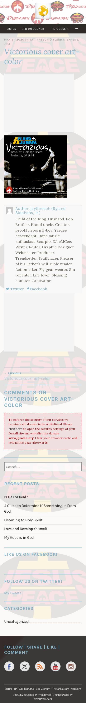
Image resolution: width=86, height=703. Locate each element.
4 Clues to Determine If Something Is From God (40, 508)
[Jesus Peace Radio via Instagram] (71, 666)
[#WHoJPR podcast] (40, 666)
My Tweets (13, 593)
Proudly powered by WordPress (32, 695)
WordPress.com (42, 699)
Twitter (16, 288)
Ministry (76, 689)
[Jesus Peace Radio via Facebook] (9, 666)
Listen (11, 28)
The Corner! (59, 28)
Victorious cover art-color (27, 376)
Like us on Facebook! (30, 554)
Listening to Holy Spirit (23, 520)
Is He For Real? (16, 497)
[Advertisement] (39, 103)
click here (15, 429)
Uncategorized (16, 621)
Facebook (38, 288)
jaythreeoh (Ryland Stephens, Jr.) (40, 210)
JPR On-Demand (33, 28)
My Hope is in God (19, 537)
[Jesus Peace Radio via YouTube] (56, 666)
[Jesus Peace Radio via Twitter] (25, 666)
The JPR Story (60, 689)
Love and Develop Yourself (25, 529)
